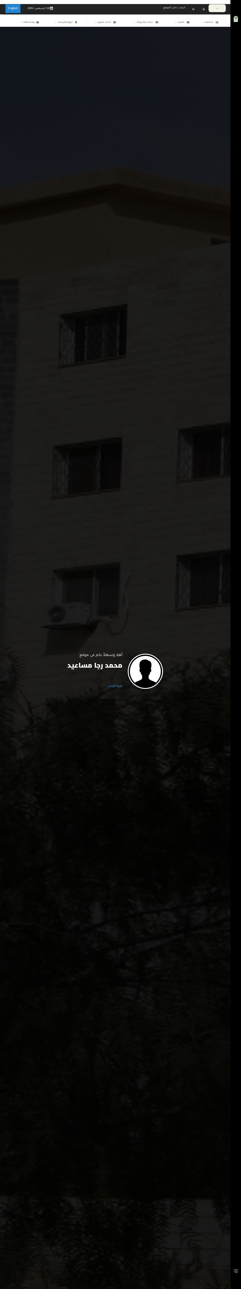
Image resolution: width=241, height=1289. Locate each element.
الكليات (181, 22)
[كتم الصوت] (193, 9)
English (13, 8)
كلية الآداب (114, 686)
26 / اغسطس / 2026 (39, 8)
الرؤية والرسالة (66, 22)
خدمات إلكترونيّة (145, 22)
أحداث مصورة (104, 22)
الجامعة (209, 22)
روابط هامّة (29, 22)
